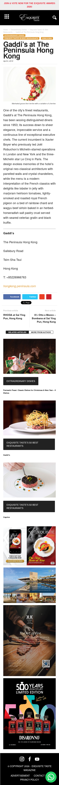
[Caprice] (29, 480)
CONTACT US (41, 775)
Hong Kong (47, 38)
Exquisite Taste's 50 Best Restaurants (21, 38)
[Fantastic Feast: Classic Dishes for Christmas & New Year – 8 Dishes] (29, 356)
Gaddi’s (6, 455)
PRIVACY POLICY (29, 779)
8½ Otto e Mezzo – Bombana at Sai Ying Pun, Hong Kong (44, 318)
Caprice (6, 517)
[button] (54, 17)
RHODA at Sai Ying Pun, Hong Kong (14, 316)
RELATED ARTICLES (17, 332)
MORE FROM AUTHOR (41, 332)
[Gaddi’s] (29, 417)
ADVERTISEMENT (20, 775)
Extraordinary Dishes (14, 35)
